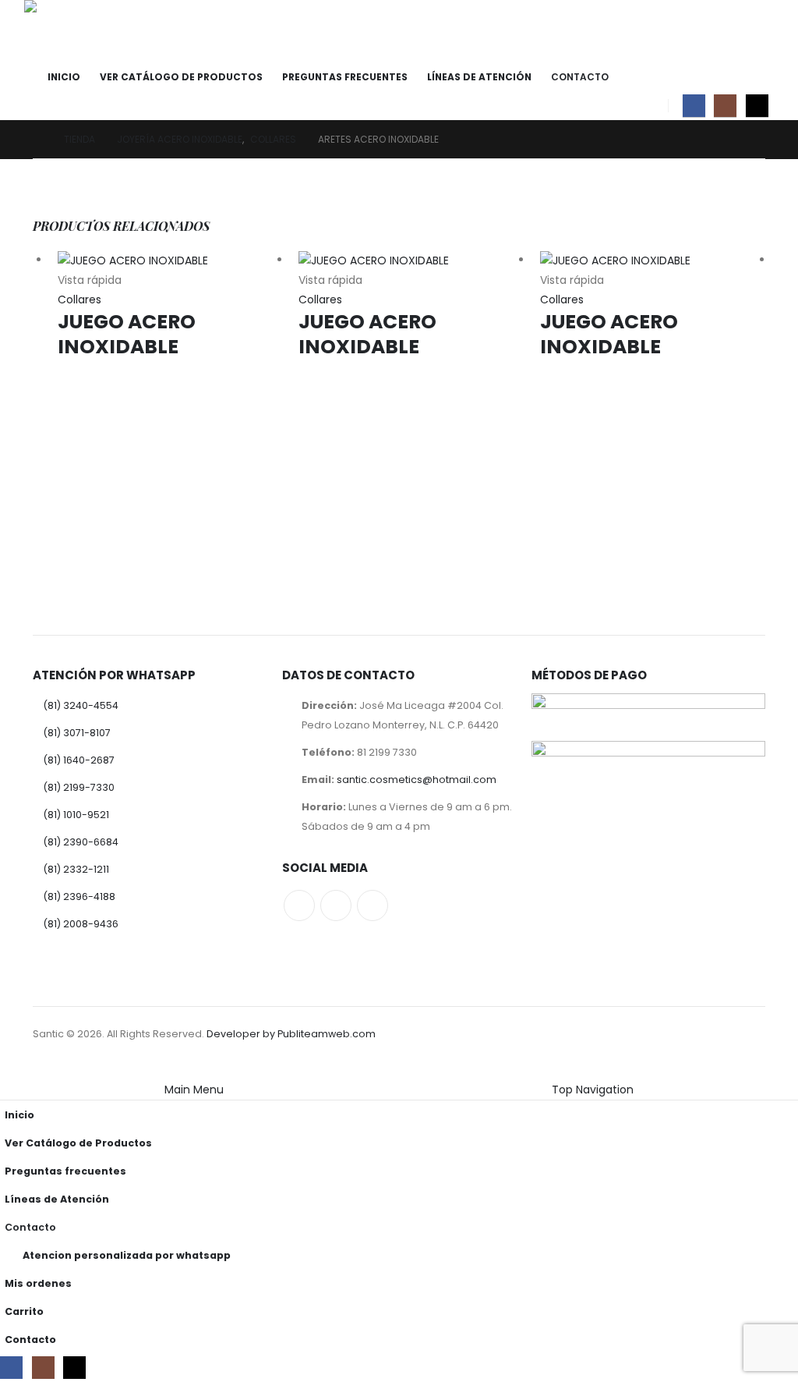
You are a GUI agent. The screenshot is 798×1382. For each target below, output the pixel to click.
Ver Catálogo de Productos (181, 76)
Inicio (64, 76)
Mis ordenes (38, 1283)
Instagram (335, 905)
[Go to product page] (170, 260)
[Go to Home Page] (37, 139)
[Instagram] (725, 105)
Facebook (299, 905)
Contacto (580, 76)
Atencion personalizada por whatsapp (127, 1255)
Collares (79, 299)
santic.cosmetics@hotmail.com (416, 779)
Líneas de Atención (479, 76)
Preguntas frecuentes (345, 76)
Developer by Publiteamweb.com (291, 1033)
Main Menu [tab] (194, 1089)
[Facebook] (694, 105)
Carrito (24, 1311)
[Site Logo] (67, 31)
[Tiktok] (757, 105)
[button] (9, 1070)
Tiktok (372, 905)
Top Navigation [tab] (593, 1089)
